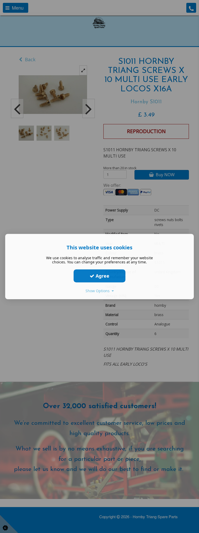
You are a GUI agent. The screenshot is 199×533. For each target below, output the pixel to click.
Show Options (99, 290)
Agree (101, 276)
